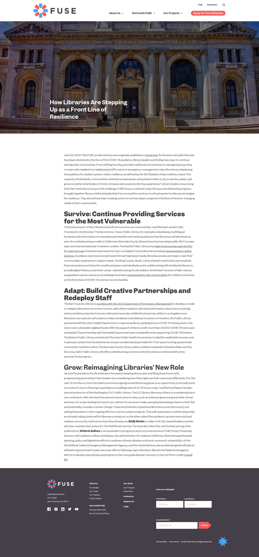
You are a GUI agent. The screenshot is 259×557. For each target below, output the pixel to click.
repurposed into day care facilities (147, 275)
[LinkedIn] (62, 509)
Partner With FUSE (97, 510)
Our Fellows (94, 495)
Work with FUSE (142, 13)
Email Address (163, 519)
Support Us (129, 501)
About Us (115, 13)
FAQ (200, 4)
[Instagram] (56, 509)
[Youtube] (76, 509)
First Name (161, 498)
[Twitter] (69, 509)
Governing (151, 155)
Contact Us (212, 4)
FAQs (126, 506)
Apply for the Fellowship (208, 13)
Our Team (93, 491)
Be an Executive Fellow (99, 513)
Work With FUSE (97, 505)
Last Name (189, 498)
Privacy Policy (161, 542)
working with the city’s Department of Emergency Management (134, 303)
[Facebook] (49, 509)
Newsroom (128, 491)
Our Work (128, 483)
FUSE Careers (95, 498)
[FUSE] (55, 11)
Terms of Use (174, 542)
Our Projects (171, 13)
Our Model (94, 487)
